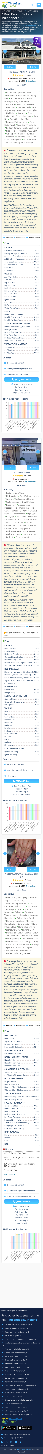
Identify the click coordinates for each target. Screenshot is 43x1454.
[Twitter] (7, 1441)
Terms (13, 1445)
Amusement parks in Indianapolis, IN (18, 1325)
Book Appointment (15, 363)
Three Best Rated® (24, 1449)
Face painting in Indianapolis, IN (16, 1349)
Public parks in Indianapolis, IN (15, 1393)
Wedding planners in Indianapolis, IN (18, 1414)
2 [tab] (19, 61)
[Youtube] (16, 1441)
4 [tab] (23, 61)
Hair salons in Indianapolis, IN (15, 1356)
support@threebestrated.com (19, 1434)
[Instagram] (11, 1441)
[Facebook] (2, 1441)
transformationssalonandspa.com (21, 1196)
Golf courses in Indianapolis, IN (16, 1353)
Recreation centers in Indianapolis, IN (18, 1400)
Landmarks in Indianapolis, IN (15, 1364)
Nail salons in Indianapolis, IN (15, 1378)
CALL (10, 67)
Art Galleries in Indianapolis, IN (16, 1328)
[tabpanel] (21, 52)
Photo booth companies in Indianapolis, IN (20, 1385)
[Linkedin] (20, 1441)
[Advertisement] (21, 1287)
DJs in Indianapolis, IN (12, 1336)
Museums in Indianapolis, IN (15, 1371)
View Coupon (9, 1174)
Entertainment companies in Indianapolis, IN (21, 1339)
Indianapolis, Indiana (22, 1319)
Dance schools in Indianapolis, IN (17, 1332)
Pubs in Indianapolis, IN (13, 1396)
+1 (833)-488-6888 (16, 1438)
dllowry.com (12, 776)
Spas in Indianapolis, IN (13, 1404)
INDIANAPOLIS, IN (18, 11)
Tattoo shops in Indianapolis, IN (16, 1411)
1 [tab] (17, 61)
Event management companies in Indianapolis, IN (21, 1344)
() (27, 75)
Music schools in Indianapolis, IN (16, 1374)
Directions (31, 81)
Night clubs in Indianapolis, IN (15, 1382)
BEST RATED (6, 11)
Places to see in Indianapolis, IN (16, 1389)
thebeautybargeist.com (17, 374)
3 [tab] (21, 61)
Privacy (4, 1445)
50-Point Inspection (28, 26)
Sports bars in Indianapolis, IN (15, 1407)
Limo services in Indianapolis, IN (16, 1367)
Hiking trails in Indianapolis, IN (15, 1360)
